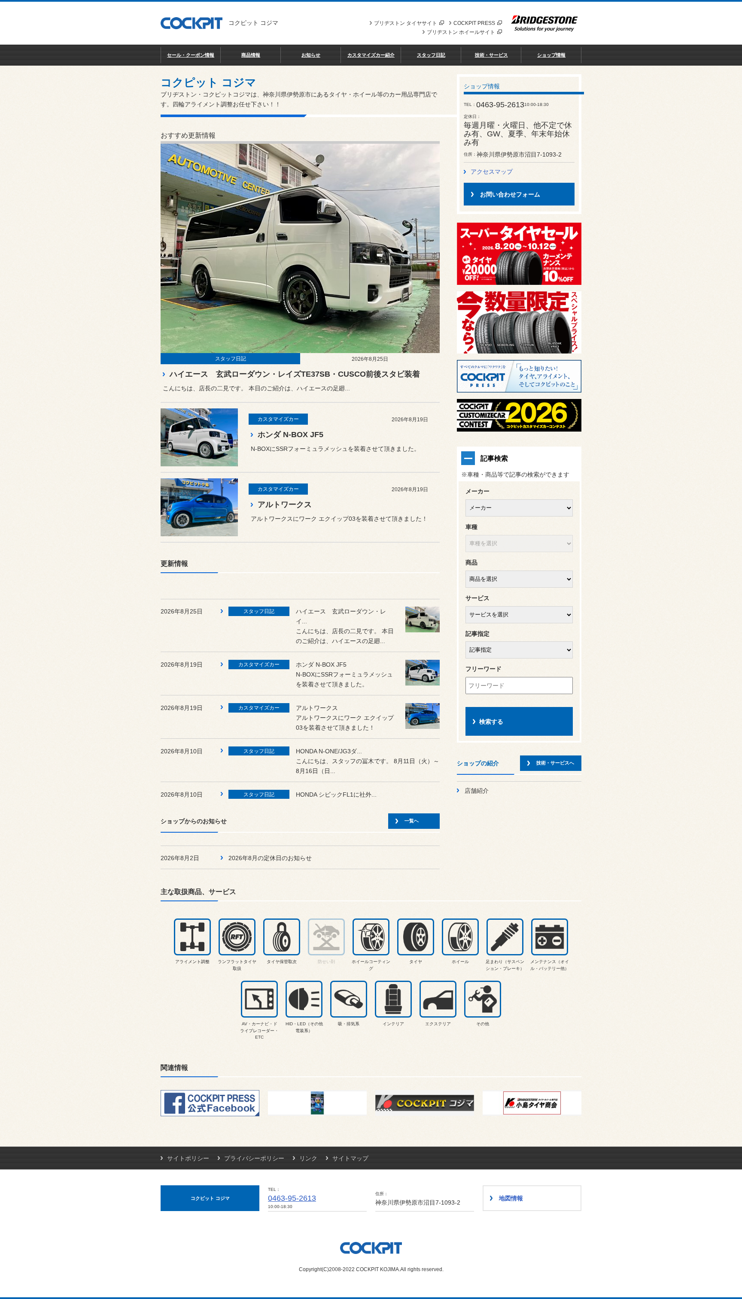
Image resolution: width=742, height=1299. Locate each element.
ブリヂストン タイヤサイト (405, 23)
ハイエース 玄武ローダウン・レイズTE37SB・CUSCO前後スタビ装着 (295, 374)
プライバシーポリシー (254, 1158)
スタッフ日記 (431, 54)
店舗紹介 (477, 790)
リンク (308, 1158)
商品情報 (250, 54)
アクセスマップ (492, 171)
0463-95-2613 (292, 1198)
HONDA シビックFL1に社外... (336, 794)
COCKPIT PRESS (474, 23)
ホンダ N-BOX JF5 (290, 434)
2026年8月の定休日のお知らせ (270, 858)
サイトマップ (350, 1158)
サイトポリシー (188, 1158)
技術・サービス (491, 54)
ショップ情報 (551, 54)
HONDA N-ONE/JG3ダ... (329, 751)
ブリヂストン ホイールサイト (461, 32)
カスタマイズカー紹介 (371, 54)
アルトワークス (285, 504)
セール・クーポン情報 (190, 54)
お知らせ (310, 54)
